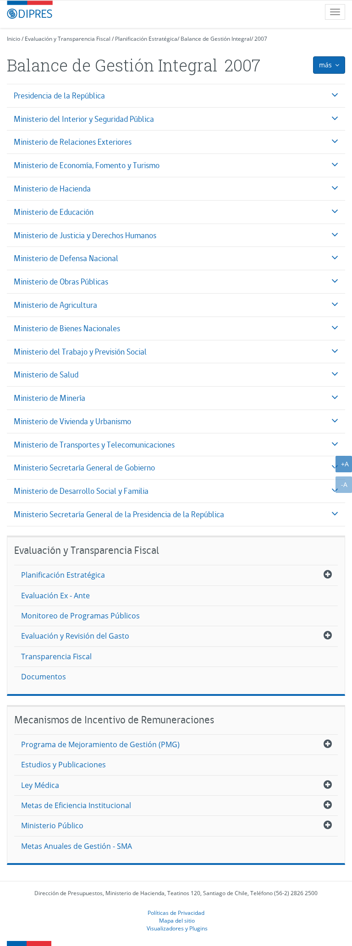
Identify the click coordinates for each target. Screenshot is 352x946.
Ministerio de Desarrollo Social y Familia (81, 491)
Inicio (13, 39)
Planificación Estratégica (146, 39)
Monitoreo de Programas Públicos (80, 616)
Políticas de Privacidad (176, 912)
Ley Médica (40, 785)
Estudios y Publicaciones (63, 765)
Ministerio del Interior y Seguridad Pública (84, 119)
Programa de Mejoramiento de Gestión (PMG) (100, 744)
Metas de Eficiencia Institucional (76, 805)
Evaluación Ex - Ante (55, 596)
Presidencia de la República (59, 95)
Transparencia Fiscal (56, 656)
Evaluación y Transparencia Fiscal (67, 39)
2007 (260, 39)
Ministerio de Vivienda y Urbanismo (72, 421)
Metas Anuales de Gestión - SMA (76, 846)
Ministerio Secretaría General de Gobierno (84, 467)
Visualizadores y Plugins (177, 928)
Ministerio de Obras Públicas (61, 281)
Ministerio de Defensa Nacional (66, 258)
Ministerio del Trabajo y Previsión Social (80, 351)
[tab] (176, 95)
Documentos (43, 677)
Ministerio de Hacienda (52, 188)
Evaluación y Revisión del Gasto (75, 636)
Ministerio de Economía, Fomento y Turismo (87, 165)
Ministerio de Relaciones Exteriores (73, 142)
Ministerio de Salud (46, 374)
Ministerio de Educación (54, 212)
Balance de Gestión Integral (216, 39)
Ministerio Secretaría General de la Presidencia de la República (119, 514)
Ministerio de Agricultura (55, 305)
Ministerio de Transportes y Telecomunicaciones (94, 444)
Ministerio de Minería (49, 398)
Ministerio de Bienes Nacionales (67, 328)
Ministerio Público (52, 825)
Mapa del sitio (177, 920)
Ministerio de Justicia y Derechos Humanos (85, 235)
